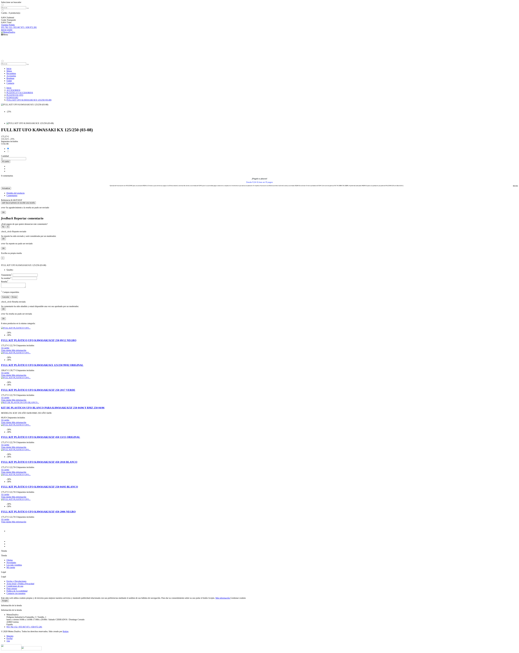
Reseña (4, 281)
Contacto (10, 83)
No (3, 227)
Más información (222, 598)
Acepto (5, 601)
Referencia (6, 200)
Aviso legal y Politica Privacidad (20, 583)
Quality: (9, 270)
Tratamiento (6, 275)
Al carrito (5, 162)
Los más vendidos (14, 565)
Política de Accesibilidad (16, 591)
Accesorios (11, 76)
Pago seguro (11, 588)
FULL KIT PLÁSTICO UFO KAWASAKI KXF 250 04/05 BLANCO (39, 486)
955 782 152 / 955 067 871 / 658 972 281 (19, 27)
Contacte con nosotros (15, 593)
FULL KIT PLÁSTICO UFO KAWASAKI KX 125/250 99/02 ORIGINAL (42, 365)
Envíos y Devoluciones (16, 581)
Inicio (8, 68)
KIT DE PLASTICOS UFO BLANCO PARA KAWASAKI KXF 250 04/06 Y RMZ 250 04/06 (52, 407)
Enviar (14, 297)
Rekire (65, 631)
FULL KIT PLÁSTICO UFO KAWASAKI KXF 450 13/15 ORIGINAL (40, 437)
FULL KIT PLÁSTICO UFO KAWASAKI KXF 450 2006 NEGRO (38, 511)
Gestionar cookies (238, 598)
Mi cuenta (10, 567)
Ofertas (9, 560)
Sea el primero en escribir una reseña (18, 203)
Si (8, 227)
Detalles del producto (15, 193)
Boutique (10, 78)
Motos (9, 71)
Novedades (11, 562)
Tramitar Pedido (8, 25)
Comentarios (11, 195)
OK (3, 212)
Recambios (11, 73)
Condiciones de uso (14, 586)
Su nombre (6, 278)
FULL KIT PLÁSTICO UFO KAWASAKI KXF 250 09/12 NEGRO (38, 340)
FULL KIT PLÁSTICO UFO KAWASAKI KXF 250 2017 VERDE (38, 390)
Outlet (9, 81)
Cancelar (5, 297)
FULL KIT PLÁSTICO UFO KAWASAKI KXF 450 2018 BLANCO (39, 462)
